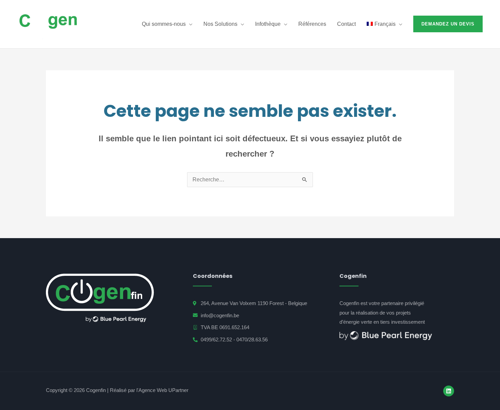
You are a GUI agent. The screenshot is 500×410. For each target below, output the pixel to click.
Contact (346, 24)
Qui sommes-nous (164, 24)
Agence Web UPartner (163, 390)
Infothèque (268, 24)
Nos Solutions (220, 24)
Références (312, 24)
